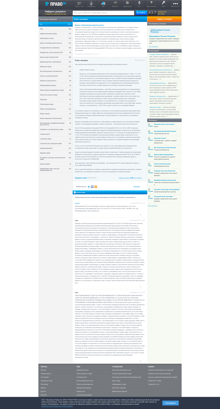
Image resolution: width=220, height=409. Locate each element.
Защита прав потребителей (55, 57)
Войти (163, 6)
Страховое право (55, 139)
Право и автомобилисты (55, 109)
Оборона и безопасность (55, 81)
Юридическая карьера (84, 388)
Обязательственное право (55, 95)
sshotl (77, 203)
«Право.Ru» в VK (153, 384)
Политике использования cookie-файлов (57, 406)
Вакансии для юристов (119, 391)
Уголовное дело (82, 377)
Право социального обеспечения (55, 118)
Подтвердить (170, 403)
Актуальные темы (46, 381)
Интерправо (45, 377)
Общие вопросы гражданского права (55, 90)
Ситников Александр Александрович (166, 189)
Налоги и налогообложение (55, 76)
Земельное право (55, 66)
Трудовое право (55, 153)
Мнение (43, 388)
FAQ (55, 29)
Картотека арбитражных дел (121, 370)
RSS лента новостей (119, 388)
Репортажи (44, 384)
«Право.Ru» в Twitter (154, 381)
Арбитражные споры (55, 38)
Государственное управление (55, 48)
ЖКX (103, 6)
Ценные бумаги (55, 164)
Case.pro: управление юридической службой (162, 377)
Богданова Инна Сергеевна (163, 196)
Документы (115, 6)
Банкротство (81, 391)
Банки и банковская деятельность (55, 43)
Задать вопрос (164, 19)
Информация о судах (119, 384)
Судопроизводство (55, 148)
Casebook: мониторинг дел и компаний (160, 370)
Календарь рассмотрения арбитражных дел (126, 377)
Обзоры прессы (46, 373)
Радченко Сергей (160, 138)
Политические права (55, 104)
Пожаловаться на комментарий (86, 214)
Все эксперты (153, 47)
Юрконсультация (151, 6)
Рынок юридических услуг (85, 381)
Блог (139, 6)
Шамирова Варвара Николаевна (165, 180)
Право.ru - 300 (79, 6)
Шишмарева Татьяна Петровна (162, 36)
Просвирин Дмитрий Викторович (165, 131)
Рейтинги (44, 395)
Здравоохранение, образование (55, 62)
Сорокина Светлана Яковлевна (164, 171)
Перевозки (55, 99)
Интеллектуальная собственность (55, 71)
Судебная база (127, 6)
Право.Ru (55, 4)
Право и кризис (55, 114)
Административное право (55, 33)
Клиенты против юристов (85, 384)
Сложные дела (55, 134)
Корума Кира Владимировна (163, 154)
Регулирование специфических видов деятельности (55, 124)
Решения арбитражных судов (122, 373)
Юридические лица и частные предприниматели (55, 169)
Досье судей (116, 381)
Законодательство (83, 370)
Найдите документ (55, 12)
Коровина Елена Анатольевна (164, 124)
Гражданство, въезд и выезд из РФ (55, 52)
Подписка (136, 186)
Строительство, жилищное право (55, 143)
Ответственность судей (84, 373)
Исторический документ (84, 395)
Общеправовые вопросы (55, 85)
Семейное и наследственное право (55, 129)
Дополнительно (175, 6)
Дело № (43, 391)
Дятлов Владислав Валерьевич (165, 147)
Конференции (91, 6)
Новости (43, 370)
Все (55, 24)
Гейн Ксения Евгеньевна (162, 164)
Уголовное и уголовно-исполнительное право (55, 158)
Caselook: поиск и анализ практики (159, 373)
